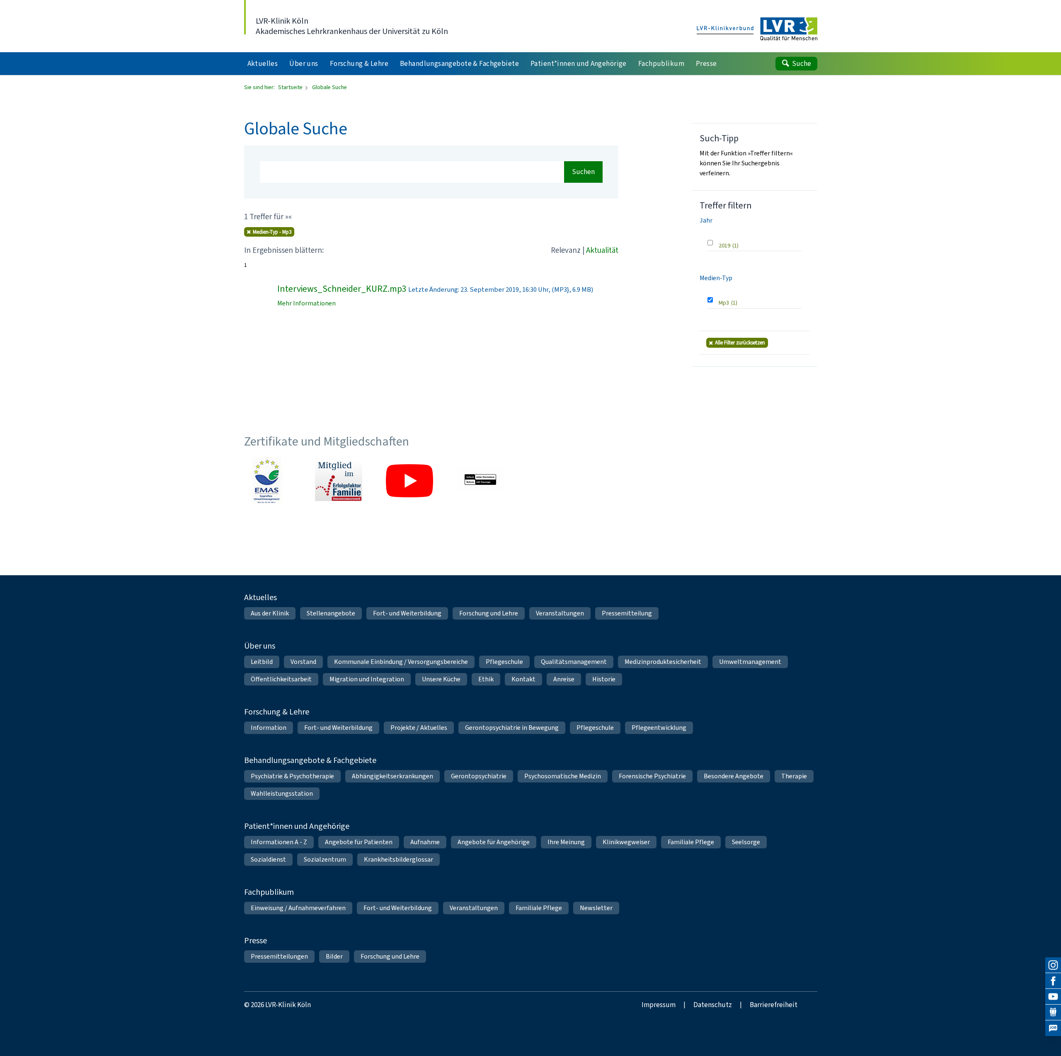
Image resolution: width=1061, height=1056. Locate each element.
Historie (603, 679)
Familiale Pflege (691, 842)
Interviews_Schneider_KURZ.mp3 (342, 289)
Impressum (659, 1005)
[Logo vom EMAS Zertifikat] (267, 480)
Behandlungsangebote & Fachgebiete (310, 760)
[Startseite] (757, 29)
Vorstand (303, 661)
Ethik (486, 679)
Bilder (334, 956)
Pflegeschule (504, 661)
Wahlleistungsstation (282, 793)
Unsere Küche (441, 679)
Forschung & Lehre (276, 711)
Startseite (291, 87)
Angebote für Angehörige (494, 842)
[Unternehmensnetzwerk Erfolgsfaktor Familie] (338, 480)
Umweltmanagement (750, 661)
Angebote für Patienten (358, 842)
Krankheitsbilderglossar (398, 859)
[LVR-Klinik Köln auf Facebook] (1053, 981)
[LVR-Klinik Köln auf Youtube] (1053, 997)
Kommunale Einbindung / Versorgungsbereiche (401, 661)
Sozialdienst (268, 859)
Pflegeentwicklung (659, 727)
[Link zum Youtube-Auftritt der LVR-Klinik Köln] (409, 480)
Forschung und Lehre (488, 613)
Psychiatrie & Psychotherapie (292, 776)
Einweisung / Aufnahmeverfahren (298, 907)
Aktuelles (260, 597)
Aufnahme (425, 842)
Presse (255, 940)
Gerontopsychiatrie (478, 776)
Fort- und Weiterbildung (407, 613)
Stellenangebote (331, 613)
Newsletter (596, 907)
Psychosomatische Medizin (562, 776)
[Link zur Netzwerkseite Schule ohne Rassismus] (480, 480)
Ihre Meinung (566, 842)
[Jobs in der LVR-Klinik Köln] (1053, 1028)
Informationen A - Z (279, 842)
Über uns (259, 646)
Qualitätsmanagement (574, 661)
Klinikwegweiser (626, 842)
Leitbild (262, 661)
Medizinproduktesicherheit (663, 661)
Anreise (563, 679)
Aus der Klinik (270, 613)
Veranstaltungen (560, 613)
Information (268, 727)
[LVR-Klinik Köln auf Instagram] (1053, 965)
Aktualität (602, 250)
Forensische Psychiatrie (652, 776)
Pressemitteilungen (279, 956)
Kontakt (523, 679)
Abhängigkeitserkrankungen (392, 776)
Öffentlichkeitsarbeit (281, 679)
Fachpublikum (269, 892)
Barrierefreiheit (773, 1005)
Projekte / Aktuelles (418, 727)
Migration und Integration (366, 679)
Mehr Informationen (306, 303)
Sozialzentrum (325, 859)
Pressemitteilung (627, 613)
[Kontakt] (1053, 1012)
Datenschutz (712, 1005)
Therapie (794, 776)
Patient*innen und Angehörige (296, 826)
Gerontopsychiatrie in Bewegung (512, 727)
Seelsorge (746, 842)
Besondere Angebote (733, 776)
